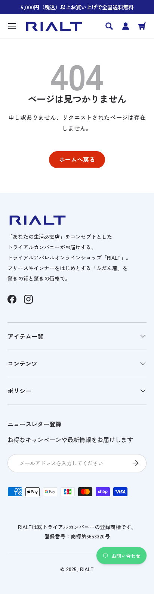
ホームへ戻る (77, 159)
